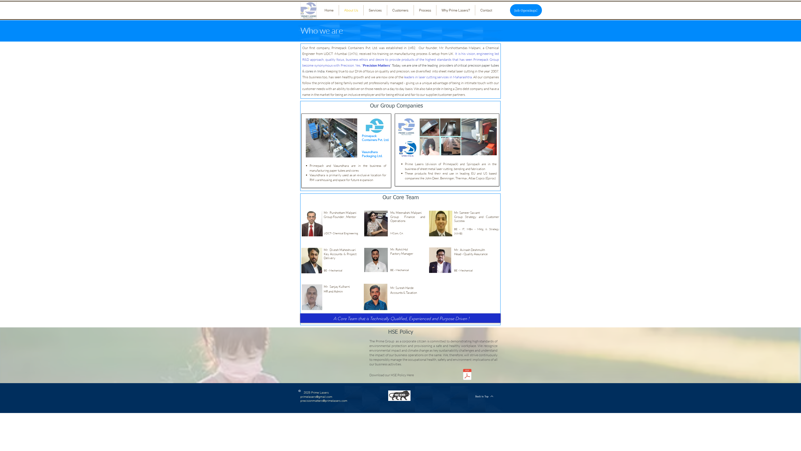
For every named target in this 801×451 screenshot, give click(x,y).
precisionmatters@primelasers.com (323, 401)
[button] (375, 10)
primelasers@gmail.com (316, 397)
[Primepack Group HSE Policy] (467, 375)
